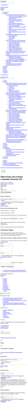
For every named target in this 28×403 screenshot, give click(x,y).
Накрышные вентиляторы (15, 56)
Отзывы (5, 290)
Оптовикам (6, 147)
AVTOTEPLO (12, 36)
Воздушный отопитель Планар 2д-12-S (12, 299)
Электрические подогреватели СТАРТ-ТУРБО (15, 125)
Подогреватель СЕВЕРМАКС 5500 (17, 96)
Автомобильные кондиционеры (13, 65)
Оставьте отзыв (4, 241)
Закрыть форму (10, 266)
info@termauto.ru (4, 328)
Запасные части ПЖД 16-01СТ (16, 49)
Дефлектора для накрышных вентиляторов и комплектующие (16, 58)
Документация (6, 148)
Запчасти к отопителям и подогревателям (15, 40)
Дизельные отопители (14, 91)
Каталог (5, 13)
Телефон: (3, 200)
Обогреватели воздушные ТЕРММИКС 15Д (16, 60)
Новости (5, 68)
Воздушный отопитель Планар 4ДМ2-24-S (13, 298)
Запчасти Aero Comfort (14, 44)
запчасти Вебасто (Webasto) (15, 47)
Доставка (5, 66)
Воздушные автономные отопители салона (16, 34)
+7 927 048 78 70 (4, 4)
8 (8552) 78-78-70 (4, 326)
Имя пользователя (5, 359)
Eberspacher (11, 183)
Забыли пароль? (4, 366)
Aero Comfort (12, 38)
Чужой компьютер (6, 362)
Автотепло (11, 86)
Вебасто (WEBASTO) (8, 310)
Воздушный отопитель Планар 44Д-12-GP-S (13, 303)
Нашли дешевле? (4, 205)
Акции (4, 143)
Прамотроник (6, 312)
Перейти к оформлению (16, 352)
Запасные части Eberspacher (15, 50)
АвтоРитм (5, 316)
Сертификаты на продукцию (12, 154)
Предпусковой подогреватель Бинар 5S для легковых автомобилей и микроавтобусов (18, 17)
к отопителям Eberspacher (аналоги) (11, 165)
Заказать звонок (4, 7)
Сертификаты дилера (11, 155)
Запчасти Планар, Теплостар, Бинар (17, 41)
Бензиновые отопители (14, 90)
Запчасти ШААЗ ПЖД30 (14, 45)
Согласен (3, 385)
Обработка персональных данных (8, 337)
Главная (5, 80)
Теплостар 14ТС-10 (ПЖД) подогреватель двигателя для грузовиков (15, 21)
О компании (6, 12)
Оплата (5, 67)
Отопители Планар (13, 35)
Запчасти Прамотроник (14, 42)
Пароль (2, 360)
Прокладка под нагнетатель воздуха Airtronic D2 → (15, 271)
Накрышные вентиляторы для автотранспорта (16, 55)
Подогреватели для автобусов (15, 23)
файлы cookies (14, 379)
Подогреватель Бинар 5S (14, 95)
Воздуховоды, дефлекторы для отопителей (16, 51)
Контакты (5, 71)
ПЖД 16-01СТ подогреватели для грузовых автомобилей (16, 25)
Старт (4, 315)
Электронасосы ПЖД (14, 46)
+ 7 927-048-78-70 (5, 325)
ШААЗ (5, 311)
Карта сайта (6, 288)
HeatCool (11, 39)
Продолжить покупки (6, 352)
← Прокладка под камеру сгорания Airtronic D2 (14, 270)
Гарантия (5, 72)
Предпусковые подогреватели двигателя (15, 14)
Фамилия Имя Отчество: (7, 199)
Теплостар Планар (7, 313)
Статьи (5, 69)
